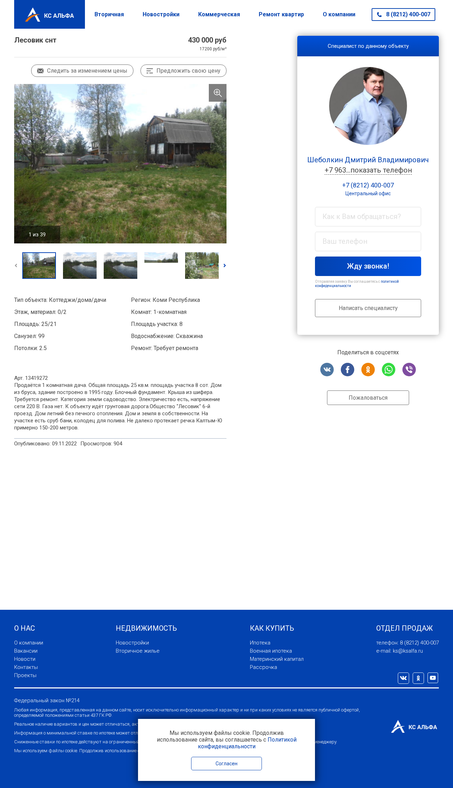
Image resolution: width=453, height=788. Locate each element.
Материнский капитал (277, 659)
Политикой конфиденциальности (247, 743)
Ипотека (260, 643)
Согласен (226, 763)
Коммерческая (219, 14)
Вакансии (26, 651)
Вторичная (109, 14)
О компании (339, 14)
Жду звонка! (368, 266)
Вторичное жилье (138, 651)
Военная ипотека (271, 651)
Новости (24, 659)
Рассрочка (263, 667)
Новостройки (161, 14)
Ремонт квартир (281, 14)
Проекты (25, 675)
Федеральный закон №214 (47, 700)
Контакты (26, 667)
